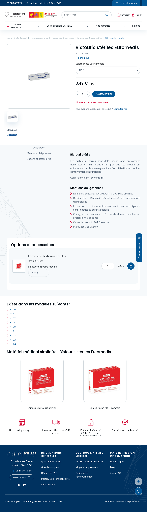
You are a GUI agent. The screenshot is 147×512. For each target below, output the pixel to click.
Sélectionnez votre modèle (90, 63)
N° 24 (13, 344)
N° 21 (13, 331)
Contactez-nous (19, 477)
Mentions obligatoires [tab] (39, 153)
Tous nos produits (16, 26)
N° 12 (13, 318)
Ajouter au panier (104, 94)
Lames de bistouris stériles (47, 256)
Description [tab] (39, 147)
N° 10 (13, 309)
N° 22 (13, 335)
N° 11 (13, 314)
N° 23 (13, 339)
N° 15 (13, 322)
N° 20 (13, 326)
